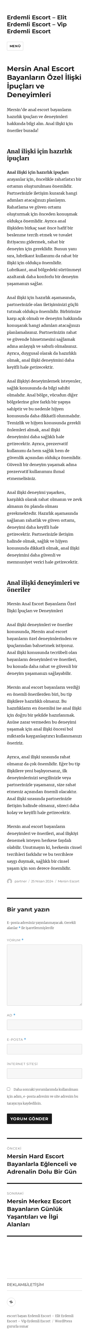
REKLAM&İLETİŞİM (25, 1284)
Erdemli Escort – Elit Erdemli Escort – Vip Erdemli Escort (37, 24)
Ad (11, 1015)
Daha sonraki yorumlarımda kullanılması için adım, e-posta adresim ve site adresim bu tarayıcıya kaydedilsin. (42, 1096)
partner (21, 881)
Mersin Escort (68, 881)
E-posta (16, 1039)
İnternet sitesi (22, 1064)
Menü (15, 46)
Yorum (15, 940)
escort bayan (17, 1316)
